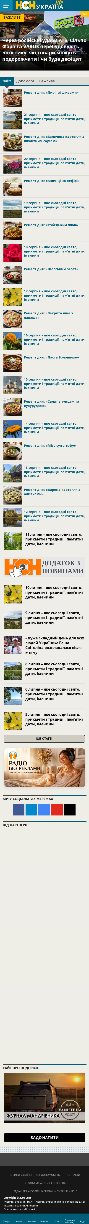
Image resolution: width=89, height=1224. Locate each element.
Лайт (7, 80)
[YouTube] (57, 809)
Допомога (25, 80)
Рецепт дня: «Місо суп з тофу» (50, 445)
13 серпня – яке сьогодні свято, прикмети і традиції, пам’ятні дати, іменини (54, 471)
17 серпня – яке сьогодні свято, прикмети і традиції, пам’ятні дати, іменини (54, 295)
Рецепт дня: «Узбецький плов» (51, 225)
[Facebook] (18, 809)
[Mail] (70, 809)
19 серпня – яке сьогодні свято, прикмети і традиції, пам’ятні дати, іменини (54, 207)
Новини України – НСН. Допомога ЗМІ (35, 1174)
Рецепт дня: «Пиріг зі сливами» (51, 92)
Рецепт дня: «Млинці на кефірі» (52, 181)
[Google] (44, 809)
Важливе (47, 80)
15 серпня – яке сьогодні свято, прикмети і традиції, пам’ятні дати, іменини (54, 383)
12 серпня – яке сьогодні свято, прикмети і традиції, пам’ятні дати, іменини (54, 516)
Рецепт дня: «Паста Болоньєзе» (51, 357)
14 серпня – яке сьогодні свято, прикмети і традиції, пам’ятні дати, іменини (54, 427)
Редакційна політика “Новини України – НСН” (45, 1191)
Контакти (73, 1174)
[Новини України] (39, 5)
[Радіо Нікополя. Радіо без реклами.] (44, 767)
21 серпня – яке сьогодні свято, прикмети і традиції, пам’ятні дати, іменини (54, 118)
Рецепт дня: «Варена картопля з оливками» (52, 491)
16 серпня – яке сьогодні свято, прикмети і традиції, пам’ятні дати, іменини (54, 339)
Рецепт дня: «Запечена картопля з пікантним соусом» (54, 138)
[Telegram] (31, 809)
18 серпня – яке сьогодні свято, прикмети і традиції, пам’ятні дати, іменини (54, 251)
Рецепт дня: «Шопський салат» (51, 269)
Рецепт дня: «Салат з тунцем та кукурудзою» (51, 403)
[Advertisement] (44, 1011)
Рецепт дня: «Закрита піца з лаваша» (48, 315)
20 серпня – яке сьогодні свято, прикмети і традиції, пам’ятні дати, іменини (54, 162)
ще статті (44, 738)
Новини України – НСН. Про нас (45, 1183)
